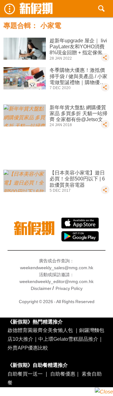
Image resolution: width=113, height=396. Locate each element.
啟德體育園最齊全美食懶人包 (40, 330)
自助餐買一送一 (25, 374)
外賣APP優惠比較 (28, 348)
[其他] (105, 60)
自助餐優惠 (62, 374)
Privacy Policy (69, 288)
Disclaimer (41, 288)
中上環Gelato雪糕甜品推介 (68, 339)
